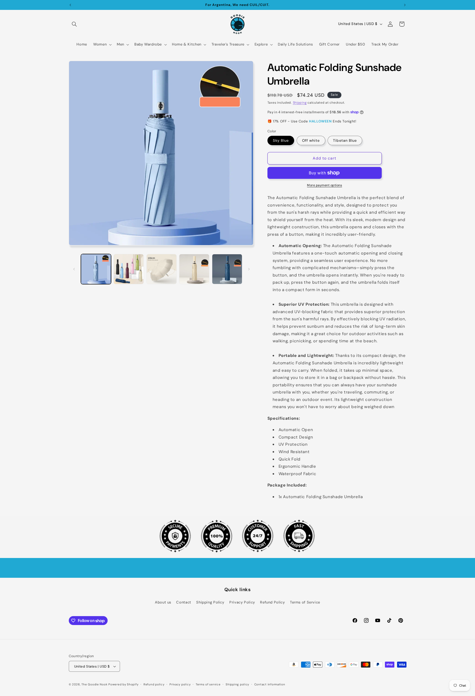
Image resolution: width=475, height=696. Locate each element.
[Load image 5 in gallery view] (227, 269)
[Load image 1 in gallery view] (96, 269)
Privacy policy (179, 684)
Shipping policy (237, 684)
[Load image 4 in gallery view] (194, 269)
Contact (183, 602)
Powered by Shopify (123, 684)
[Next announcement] (404, 5)
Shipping (300, 103)
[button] (74, 24)
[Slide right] (248, 269)
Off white (311, 140)
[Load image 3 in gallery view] (161, 269)
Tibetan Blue (345, 140)
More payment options (324, 185)
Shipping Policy (210, 602)
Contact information (269, 684)
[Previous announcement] (70, 5)
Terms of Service (305, 602)
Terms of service (208, 684)
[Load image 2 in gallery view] (129, 269)
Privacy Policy (242, 602)
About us (163, 602)
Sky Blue (281, 140)
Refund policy (154, 684)
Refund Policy (272, 602)
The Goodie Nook (94, 684)
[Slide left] (74, 269)
